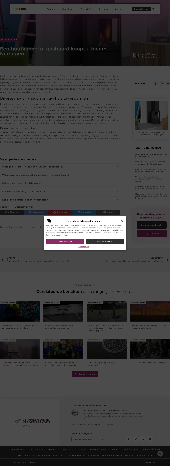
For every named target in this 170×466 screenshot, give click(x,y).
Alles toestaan (65, 241)
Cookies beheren (104, 241)
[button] (122, 221)
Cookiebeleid (83, 247)
